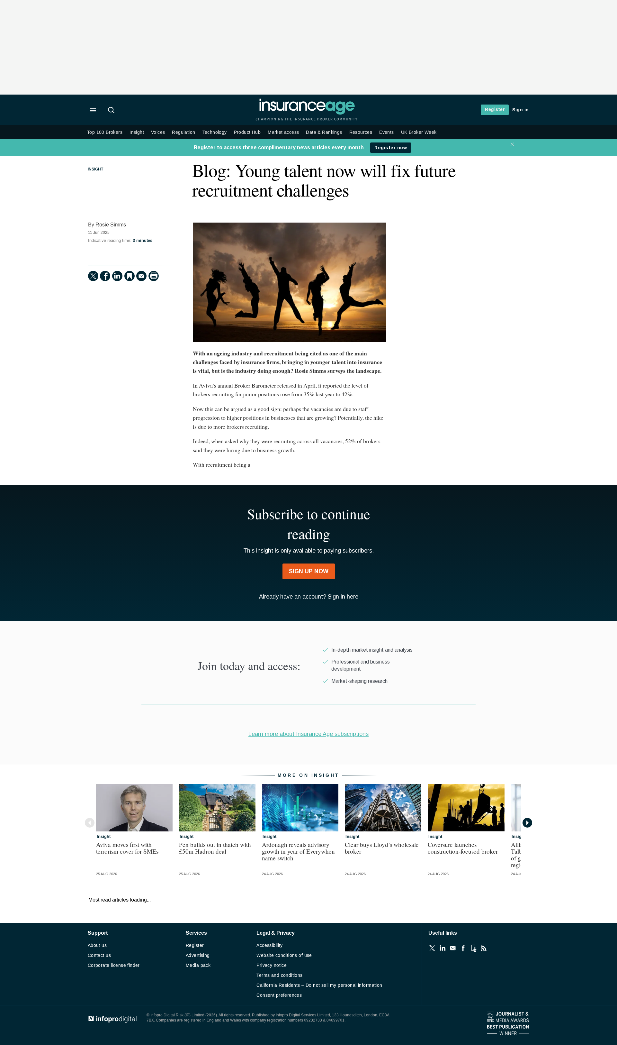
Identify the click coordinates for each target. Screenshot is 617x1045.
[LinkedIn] (117, 276)
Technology (214, 132)
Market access (283, 132)
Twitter (432, 948)
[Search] (112, 110)
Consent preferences (279, 995)
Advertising (198, 955)
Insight (137, 132)
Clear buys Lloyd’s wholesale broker (382, 848)
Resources (360, 132)
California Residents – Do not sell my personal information (319, 985)
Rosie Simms (110, 225)
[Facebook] (105, 276)
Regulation (183, 132)
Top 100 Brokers (104, 132)
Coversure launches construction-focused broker (463, 848)
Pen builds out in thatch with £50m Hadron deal (215, 848)
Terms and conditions (279, 975)
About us (97, 945)
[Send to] (141, 276)
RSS (483, 948)
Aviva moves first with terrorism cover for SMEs (127, 848)
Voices (158, 132)
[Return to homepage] (307, 113)
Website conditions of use (284, 955)
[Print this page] (153, 276)
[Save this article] (129, 276)
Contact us (99, 955)
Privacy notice (271, 965)
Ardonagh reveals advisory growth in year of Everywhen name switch (298, 851)
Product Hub (247, 132)
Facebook (463, 948)
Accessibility (269, 945)
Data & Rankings (324, 132)
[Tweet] (93, 276)
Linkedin (442, 948)
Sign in (520, 109)
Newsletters (453, 948)
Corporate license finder (114, 965)
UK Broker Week (419, 132)
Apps (473, 948)
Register (495, 109)
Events (386, 132)
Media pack (198, 965)
